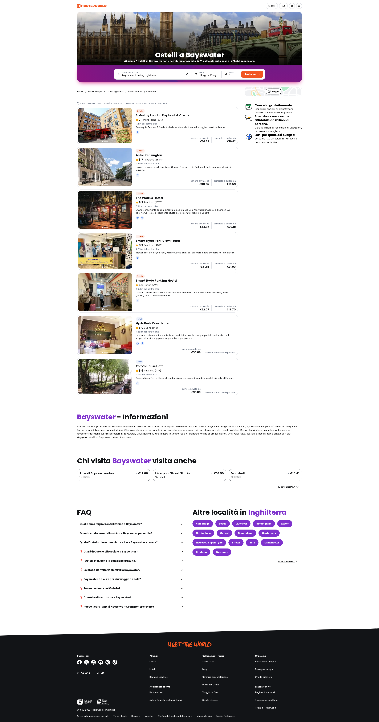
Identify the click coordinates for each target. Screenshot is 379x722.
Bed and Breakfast (159, 677)
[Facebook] (79, 662)
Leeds (222, 523)
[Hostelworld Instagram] (93, 662)
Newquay (222, 552)
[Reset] (186, 74)
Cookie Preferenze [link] (225, 716)
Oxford (224, 533)
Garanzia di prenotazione (215, 677)
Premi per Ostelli (210, 684)
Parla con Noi (156, 692)
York (252, 542)
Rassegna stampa (264, 669)
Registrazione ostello (265, 692)
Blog (204, 669)
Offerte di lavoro (263, 677)
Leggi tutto (162, 103)
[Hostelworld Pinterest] (107, 662)
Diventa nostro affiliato (266, 700)
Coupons (135, 716)
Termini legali (119, 716)
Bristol (236, 542)
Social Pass (208, 661)
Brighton (201, 552)
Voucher (149, 716)
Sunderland (245, 533)
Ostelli (153, 661)
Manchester (271, 542)
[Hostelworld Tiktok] (115, 662)
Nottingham (203, 533)
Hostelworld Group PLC (266, 661)
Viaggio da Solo (210, 692)
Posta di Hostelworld (265, 707)
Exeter (285, 523)
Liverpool (241, 523)
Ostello (140, 111)
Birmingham (263, 523)
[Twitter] (86, 662)
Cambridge (202, 523)
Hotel (139, 319)
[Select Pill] (292, 6)
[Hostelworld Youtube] (100, 662)
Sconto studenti (210, 700)
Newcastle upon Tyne (209, 542)
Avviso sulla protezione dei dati (93, 716)
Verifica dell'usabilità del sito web (175, 716)
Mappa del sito (204, 716)
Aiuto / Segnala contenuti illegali (166, 700)
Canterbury (269, 533)
